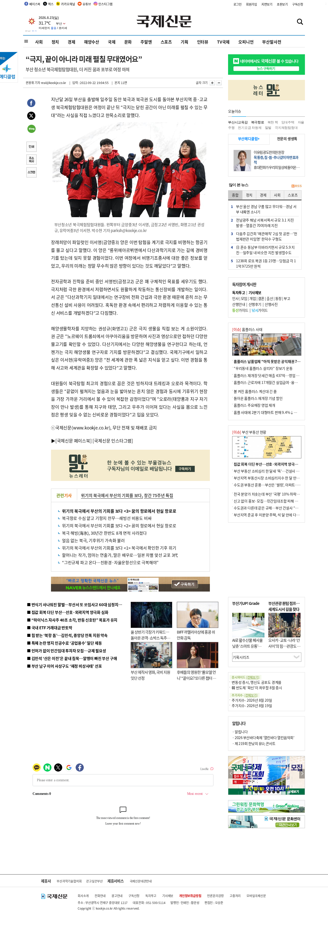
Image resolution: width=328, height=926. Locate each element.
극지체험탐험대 (286, 128)
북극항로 (257, 122)
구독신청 (297, 4)
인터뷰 (202, 42)
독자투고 (150, 895)
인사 (235, 298)
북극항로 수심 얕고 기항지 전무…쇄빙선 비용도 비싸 (106, 518)
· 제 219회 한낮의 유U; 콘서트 (253, 743)
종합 (235, 194)
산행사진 (271, 304)
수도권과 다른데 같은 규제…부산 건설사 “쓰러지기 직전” (275, 507)
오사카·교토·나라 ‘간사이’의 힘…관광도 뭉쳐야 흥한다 (284, 645)
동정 (278, 298)
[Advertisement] (266, 560)
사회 (39, 42)
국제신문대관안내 (141, 881)
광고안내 (116, 895)
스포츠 (166, 42)
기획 (184, 42)
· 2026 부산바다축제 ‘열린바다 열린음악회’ (263, 737)
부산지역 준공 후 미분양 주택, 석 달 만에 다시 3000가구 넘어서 (279, 514)
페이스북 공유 (31, 103)
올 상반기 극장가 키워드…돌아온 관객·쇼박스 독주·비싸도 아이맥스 (150, 637)
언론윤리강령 (215, 895)
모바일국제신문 (256, 895)
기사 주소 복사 (31, 160)
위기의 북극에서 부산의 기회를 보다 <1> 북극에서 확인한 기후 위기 (119, 548)
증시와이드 (245, 677)
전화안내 (100, 895)
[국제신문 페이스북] (73, 440)
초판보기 (282, 4)
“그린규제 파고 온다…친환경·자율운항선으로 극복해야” (110, 562)
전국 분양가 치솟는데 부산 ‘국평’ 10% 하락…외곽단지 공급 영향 (281, 494)
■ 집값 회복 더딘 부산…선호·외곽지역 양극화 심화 (67, 612)
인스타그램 (105, 4)
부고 (287, 298)
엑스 (51, 4)
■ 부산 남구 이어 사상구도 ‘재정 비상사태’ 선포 (64, 666)
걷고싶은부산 (94, 881)
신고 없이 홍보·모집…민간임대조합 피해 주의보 (269, 500)
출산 (269, 298)
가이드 (240, 310)
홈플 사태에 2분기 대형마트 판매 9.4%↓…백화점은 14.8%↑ (279, 412)
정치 (55, 42)
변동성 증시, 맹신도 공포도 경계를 (256, 682)
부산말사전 (271, 42)
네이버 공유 (31, 129)
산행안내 (238, 304)
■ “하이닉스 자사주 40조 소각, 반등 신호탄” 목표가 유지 (72, 620)
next (302, 773)
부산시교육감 (238, 122)
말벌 (268, 128)
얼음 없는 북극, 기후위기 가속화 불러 (93, 540)
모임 (244, 298)
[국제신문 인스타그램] (113, 440)
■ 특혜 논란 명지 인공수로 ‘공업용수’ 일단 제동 (64, 643)
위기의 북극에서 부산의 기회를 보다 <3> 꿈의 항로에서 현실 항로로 (119, 511)
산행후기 (255, 304)
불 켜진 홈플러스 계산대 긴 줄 (255, 391)
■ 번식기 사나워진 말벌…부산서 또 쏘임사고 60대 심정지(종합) (77, 604)
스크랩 (31, 172)
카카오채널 (68, 4)
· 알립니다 (240, 731)
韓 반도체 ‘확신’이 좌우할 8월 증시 (257, 687)
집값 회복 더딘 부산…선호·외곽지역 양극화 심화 (269, 464)
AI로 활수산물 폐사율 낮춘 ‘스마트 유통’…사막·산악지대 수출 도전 (247, 648)
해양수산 (91, 42)
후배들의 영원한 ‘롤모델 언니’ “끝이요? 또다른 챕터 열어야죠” (196, 677)
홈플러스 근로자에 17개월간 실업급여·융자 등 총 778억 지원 (278, 382)
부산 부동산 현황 (249, 432)
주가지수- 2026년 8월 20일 (252, 700)
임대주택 (287, 122)
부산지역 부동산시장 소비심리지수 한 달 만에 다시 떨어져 (275, 477)
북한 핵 (273, 122)
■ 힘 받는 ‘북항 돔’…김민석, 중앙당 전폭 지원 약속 (67, 635)
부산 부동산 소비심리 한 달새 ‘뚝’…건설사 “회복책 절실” (275, 470)
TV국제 (223, 42)
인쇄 (31, 147)
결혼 (261, 298)
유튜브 (87, 4)
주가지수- (245, 695)
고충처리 (235, 895)
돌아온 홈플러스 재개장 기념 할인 (258, 398)
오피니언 (245, 42)
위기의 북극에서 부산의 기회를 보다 (111, 495)
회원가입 (251, 4)
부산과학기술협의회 (69, 881)
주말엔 (146, 42)
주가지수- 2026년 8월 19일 (252, 705)
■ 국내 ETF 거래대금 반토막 (49, 627)
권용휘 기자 (33, 82)
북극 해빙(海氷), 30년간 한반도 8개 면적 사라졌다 (104, 533)
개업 (252, 298)
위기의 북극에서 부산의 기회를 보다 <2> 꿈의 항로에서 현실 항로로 (119, 525)
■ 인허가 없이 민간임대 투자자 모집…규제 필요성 (66, 650)
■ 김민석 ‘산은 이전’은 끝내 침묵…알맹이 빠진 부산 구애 (72, 658)
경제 (71, 42)
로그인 (237, 4)
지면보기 (266, 4)
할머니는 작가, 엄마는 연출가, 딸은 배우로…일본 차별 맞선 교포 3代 (120, 555)
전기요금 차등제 (249, 128)
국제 (112, 42)
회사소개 (83, 895)
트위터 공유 (31, 116)
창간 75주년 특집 (158, 495)
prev (231, 773)
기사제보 (167, 895)
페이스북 (34, 4)
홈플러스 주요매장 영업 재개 (254, 405)
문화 (128, 42)
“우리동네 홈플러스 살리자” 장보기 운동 (263, 368)
